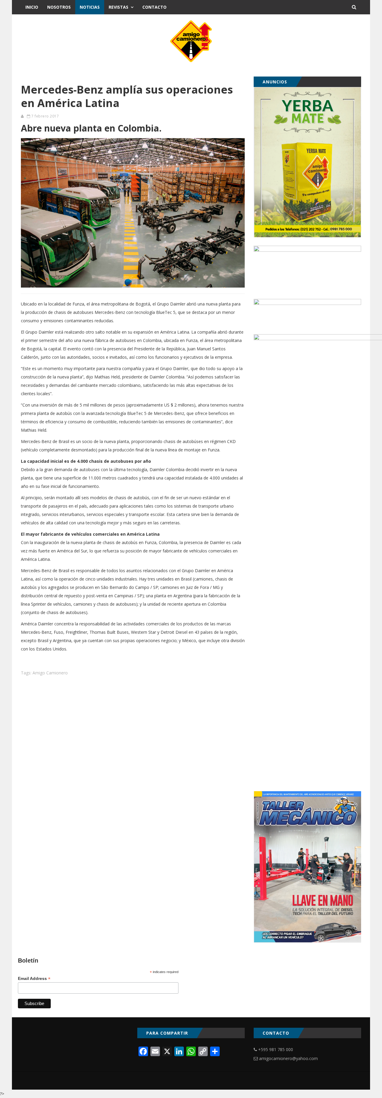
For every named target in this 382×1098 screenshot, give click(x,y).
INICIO (31, 7)
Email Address (34, 978)
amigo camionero (50, 673)
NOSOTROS (59, 7)
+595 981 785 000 (275, 1049)
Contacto (154, 7)
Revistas (118, 7)
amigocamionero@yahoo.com (288, 1058)
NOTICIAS (90, 7)
